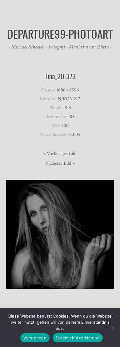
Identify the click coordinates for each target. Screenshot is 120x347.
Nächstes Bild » (60, 163)
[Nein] (112, 328)
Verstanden (34, 337)
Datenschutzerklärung (78, 337)
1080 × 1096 (67, 90)
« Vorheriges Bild (60, 153)
